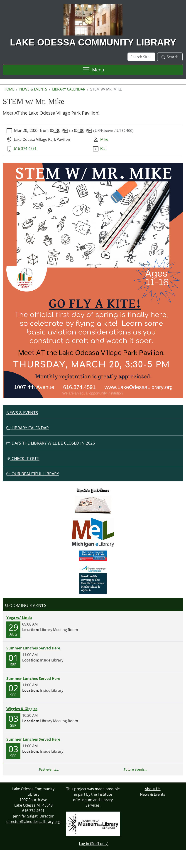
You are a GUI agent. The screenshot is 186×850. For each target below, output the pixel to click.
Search (173, 56)
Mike (104, 139)
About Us (153, 788)
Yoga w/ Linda (19, 617)
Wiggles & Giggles (21, 708)
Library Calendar (68, 89)
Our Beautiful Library (34, 473)
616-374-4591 (25, 148)
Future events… (135, 769)
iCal (103, 148)
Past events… (49, 769)
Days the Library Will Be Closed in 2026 (52, 443)
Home (9, 89)
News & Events (33, 89)
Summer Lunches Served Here (33, 648)
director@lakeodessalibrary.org (33, 821)
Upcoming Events (25, 605)
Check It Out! (24, 458)
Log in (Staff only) (93, 843)
